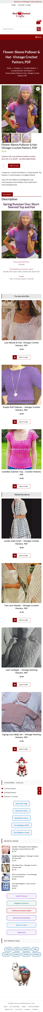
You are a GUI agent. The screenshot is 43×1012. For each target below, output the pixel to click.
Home (13, 5)
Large (35, 949)
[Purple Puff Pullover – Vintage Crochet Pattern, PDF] (21, 385)
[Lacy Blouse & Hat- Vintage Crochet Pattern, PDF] (21, 320)
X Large (6, 954)
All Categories (14, 1006)
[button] (38, 89)
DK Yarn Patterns (12, 180)
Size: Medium (19, 182)
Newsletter (9, 1009)
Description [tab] (7, 194)
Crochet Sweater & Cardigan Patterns (21, 175)
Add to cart (14, 166)
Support (35, 1009)
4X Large (36, 954)
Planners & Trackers (11, 796)
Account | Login (24, 5)
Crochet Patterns (10, 788)
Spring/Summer (11, 185)
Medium (26, 949)
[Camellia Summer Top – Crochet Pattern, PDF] (21, 449)
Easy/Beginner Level (26, 180)
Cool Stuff (18, 1009)
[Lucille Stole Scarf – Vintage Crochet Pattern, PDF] (21, 519)
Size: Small (28, 182)
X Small (8, 949)
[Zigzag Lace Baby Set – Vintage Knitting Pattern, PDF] (21, 712)
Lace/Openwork (7, 182)
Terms (24, 1006)
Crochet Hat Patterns (18, 172)
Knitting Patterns (10, 792)
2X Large (16, 954)
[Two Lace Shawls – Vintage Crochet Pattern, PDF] (21, 583)
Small (17, 949)
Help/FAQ (27, 1009)
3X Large (26, 954)
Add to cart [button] (23, 357)
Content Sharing (33, 1006)
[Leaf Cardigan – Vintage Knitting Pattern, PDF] (21, 647)
